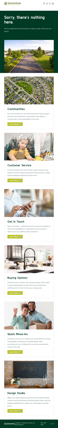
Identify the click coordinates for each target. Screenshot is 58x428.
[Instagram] (53, 423)
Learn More (14, 124)
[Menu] (53, 3)
